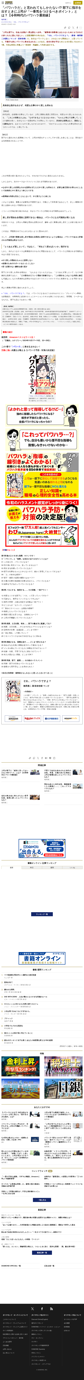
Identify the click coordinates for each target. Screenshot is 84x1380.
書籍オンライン (37, 1334)
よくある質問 (7, 1342)
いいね (72, 867)
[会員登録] (77, 3)
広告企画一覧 (49, 1266)
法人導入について (9, 1353)
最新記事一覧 (42, 1252)
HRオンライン (36, 1353)
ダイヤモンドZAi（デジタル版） (42, 1330)
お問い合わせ (7, 1349)
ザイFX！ (35, 1342)
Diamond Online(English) (40, 1319)
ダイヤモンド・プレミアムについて (14, 1323)
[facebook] (42, 1309)
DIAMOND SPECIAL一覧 (11, 1266)
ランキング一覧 (42, 914)
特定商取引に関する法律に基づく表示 (15, 1334)
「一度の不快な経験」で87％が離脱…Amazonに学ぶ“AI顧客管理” (20, 1177)
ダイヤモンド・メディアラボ (41, 1364)
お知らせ (67, 1330)
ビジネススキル (6, 22)
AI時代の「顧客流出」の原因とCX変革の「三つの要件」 (63, 1177)
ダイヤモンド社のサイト (40, 1315)
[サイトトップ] (8, 2)
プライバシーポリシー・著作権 (13, 1338)
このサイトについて (9, 1319)
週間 (52, 867)
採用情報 (67, 1327)
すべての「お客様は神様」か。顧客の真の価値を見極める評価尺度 (20, 1185)
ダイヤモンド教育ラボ (39, 1360)
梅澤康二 (4, 19)
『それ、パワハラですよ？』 (37, 396)
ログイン (68, 3)
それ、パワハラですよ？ (21, 22)
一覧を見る (42, 1200)
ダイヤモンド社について (72, 1315)
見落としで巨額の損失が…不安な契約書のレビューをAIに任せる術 (20, 1192)
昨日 (32, 867)
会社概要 (67, 1323)
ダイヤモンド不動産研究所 (40, 1345)
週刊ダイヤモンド (37, 1323)
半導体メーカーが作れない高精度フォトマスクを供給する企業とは (63, 1185)
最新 (11, 867)
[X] (32, 1309)
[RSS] (51, 1309)
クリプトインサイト (38, 1356)
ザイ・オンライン (37, 1338)
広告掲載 (6, 1345)
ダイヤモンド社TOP (70, 1319)
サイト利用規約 (8, 1330)
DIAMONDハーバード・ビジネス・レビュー (46, 1327)
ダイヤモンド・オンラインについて (15, 1315)
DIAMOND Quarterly (38, 1349)
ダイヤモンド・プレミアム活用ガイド (15, 1327)
